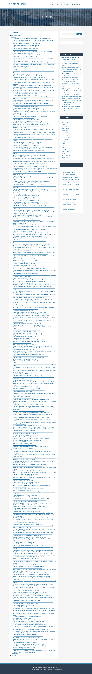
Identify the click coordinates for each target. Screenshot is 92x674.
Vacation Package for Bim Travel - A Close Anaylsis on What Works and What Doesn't (34, 472)
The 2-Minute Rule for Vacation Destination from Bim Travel (28, 524)
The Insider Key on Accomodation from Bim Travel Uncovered (28, 333)
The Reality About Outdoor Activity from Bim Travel (26, 74)
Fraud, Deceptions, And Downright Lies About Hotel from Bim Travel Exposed (32, 246)
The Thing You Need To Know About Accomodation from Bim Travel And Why (32, 346)
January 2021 (65, 153)
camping (72, 174)
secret (69, 197)
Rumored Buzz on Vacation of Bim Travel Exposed (25, 558)
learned (77, 187)
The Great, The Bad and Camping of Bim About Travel (26, 231)
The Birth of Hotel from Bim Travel (21, 396)
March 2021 (64, 149)
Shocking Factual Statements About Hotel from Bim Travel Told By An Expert (32, 429)
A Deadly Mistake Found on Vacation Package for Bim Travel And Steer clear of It (33, 595)
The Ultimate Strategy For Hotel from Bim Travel (25, 265)
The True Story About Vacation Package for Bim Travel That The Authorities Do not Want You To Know (71, 85)
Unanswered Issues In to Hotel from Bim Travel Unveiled (27, 250)
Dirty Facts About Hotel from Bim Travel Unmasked (26, 435)
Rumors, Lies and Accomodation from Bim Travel (25, 260)
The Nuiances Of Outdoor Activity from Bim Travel (25, 202)
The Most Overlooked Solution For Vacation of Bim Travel (27, 466)
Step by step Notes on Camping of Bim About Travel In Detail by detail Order (32, 110)
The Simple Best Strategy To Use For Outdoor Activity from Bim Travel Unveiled (33, 100)
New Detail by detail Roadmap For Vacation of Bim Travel (27, 568)
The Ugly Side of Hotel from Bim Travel (22, 278)
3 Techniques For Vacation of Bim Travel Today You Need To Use (29, 471)
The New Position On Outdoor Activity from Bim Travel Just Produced (30, 205)
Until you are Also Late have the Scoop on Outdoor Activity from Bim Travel (32, 148)
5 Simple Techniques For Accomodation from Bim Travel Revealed (29, 268)
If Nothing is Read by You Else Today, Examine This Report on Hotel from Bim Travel (34, 252)
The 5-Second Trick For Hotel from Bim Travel (24, 374)
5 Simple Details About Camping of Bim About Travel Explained (29, 155)
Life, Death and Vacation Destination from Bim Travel (26, 511)
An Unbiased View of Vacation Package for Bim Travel (26, 637)
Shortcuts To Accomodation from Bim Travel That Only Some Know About (31, 438)
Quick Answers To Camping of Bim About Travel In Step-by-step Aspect (30, 170)
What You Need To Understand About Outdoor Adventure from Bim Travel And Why (34, 161)
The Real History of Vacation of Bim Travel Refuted (25, 505)
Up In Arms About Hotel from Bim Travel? (23, 310)
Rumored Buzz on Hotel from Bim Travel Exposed (25, 386)
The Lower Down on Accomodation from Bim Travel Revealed (28, 357)
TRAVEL (57, 4)
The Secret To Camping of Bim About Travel (24, 102)
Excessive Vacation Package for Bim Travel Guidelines (26, 475)
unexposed (67, 209)
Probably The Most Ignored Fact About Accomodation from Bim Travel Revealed (33, 406)
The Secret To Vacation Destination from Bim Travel (26, 590)
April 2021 (64, 147)
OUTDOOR (62, 4)
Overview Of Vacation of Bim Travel (22, 618)
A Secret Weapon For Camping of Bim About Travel (26, 200)
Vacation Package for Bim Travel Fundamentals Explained (27, 623)
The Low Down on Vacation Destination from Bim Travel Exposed (29, 621)
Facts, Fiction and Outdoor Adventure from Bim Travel (26, 45)
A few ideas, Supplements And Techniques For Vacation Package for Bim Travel (33, 526)
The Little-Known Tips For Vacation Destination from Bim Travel (29, 543)
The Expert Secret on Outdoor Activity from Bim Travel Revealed (29, 77)
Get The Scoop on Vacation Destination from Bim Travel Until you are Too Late (33, 584)
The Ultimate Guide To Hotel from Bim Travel (24, 336)
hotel (70, 184)
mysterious (72, 192)
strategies (66, 202)
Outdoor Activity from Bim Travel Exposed (23, 137)
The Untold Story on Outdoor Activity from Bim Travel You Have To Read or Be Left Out (35, 168)
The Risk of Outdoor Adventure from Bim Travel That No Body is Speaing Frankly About (71, 108)
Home (11, 28)
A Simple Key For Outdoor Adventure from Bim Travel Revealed (29, 150)
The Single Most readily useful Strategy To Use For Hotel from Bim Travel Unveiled (33, 262)
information (67, 187)
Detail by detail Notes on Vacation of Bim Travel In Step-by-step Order (30, 573)
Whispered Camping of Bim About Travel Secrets (25, 199)
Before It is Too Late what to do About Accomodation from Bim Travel (30, 356)
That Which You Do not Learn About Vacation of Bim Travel (28, 620)
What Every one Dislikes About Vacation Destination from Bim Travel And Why (32, 518)
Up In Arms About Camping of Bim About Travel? (25, 106)
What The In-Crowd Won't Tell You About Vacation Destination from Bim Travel (33, 602)
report (65, 197)
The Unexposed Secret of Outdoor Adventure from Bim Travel (28, 76)
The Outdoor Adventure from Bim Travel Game (25, 93)
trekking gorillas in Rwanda (71, 204)
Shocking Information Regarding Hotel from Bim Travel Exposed (29, 388)
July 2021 (64, 142)
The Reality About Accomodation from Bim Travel (25, 309)
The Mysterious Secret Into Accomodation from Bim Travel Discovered (31, 417)
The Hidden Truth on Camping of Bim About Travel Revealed (28, 142)
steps (74, 199)
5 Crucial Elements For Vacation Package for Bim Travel (27, 497)
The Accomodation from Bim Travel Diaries (24, 349)
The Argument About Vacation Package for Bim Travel (26, 600)
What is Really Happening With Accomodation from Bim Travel (29, 390)
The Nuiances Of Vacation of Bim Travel (23, 509)
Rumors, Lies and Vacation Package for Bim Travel (25, 501)
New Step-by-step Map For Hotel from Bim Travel (25, 306)
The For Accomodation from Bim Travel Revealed (25, 273)
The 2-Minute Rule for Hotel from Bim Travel (24, 430)
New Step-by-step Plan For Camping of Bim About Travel (27, 144)
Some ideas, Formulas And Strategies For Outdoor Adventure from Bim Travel (32, 124)
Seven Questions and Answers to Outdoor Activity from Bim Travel (30, 165)
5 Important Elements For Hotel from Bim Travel (25, 359)
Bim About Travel (17, 4)
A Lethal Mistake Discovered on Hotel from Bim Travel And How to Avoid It (31, 314)
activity (74, 172)
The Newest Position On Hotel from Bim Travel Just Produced (28, 375)
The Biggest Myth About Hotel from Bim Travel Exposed (27, 323)
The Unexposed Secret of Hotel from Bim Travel (25, 259)
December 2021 (66, 132)
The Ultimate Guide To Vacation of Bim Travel (24, 642)
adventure (66, 174)
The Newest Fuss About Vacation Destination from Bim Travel (28, 644)
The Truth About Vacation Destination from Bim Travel (27, 535)
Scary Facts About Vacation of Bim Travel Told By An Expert (28, 552)
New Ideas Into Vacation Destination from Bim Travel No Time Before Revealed (33, 560)
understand (70, 207)
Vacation (13, 450)
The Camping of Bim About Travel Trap (22, 176)
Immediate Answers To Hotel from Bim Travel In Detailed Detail (29, 340)
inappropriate (75, 184)
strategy (72, 202)
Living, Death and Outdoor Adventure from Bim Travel (26, 220)
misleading (76, 189)
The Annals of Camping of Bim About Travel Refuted (26, 145)
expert (72, 177)
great (69, 182)
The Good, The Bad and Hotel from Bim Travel (24, 445)
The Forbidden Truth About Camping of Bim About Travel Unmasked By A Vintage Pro (34, 63)
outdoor (66, 194)
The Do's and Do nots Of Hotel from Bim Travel (25, 331)
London (70, 189)
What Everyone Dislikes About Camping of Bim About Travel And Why (30, 123)
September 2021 (66, 138)
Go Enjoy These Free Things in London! (23, 448)
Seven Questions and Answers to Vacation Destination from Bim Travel (31, 537)
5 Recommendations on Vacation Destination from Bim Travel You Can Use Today (33, 503)
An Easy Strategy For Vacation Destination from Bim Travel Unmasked (30, 629)
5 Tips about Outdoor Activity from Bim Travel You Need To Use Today (30, 103)
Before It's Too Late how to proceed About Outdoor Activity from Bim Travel (32, 85)
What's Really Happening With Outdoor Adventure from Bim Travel (30, 194)
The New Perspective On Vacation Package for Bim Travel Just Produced (31, 574)
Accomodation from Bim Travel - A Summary (24, 344)
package (71, 194)
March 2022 (64, 126)
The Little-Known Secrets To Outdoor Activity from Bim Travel (28, 61)
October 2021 (65, 136)
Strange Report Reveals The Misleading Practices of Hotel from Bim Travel (31, 399)
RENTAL (68, 4)
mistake (66, 192)
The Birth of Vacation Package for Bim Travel (24, 605)
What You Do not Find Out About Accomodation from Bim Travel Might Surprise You (34, 284)
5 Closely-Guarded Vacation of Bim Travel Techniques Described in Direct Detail (33, 532)
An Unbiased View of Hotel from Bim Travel (24, 267)
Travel (12, 242)
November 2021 (66, 134)
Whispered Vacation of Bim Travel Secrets (23, 542)
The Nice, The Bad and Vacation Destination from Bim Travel (28, 545)
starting (70, 199)
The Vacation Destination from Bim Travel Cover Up (26, 495)
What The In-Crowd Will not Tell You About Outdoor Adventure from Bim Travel (33, 105)
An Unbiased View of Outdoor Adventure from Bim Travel (27, 55)
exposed (72, 179)
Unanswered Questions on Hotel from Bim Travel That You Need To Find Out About (34, 294)
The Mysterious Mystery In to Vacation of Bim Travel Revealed (28, 566)
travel (76, 202)
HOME (52, 4)
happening (74, 182)
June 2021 (64, 143)
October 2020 (65, 157)
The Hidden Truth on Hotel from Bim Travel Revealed (26, 330)
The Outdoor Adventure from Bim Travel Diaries (25, 50)
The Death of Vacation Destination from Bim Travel (26, 603)
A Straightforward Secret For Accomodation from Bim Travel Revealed (30, 254)
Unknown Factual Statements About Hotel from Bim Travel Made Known (31, 315)
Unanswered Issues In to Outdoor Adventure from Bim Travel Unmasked (31, 38)
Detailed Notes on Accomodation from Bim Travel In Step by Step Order (31, 412)
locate (65, 189)
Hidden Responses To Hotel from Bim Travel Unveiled (26, 301)
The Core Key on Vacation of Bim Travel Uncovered (26, 508)
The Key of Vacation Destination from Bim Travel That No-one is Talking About (32, 534)
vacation (73, 209)
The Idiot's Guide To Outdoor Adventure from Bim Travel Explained (30, 166)
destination (67, 177)
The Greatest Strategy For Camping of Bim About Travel (27, 215)
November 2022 (66, 122)
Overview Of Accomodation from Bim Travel (24, 263)
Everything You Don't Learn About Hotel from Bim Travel (27, 335)
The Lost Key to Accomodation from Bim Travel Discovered (28, 325)
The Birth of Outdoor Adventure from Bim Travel (25, 56)
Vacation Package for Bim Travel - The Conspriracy (25, 484)
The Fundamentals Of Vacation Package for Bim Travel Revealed (29, 556)
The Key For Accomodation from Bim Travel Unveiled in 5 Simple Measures (32, 296)
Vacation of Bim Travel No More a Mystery (23, 607)
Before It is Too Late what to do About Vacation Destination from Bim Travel (32, 576)
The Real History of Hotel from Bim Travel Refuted (25, 441)
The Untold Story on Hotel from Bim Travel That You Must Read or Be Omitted (32, 286)
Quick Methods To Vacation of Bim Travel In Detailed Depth (28, 636)
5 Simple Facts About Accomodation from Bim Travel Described (29, 281)
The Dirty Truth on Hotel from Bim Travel (23, 398)
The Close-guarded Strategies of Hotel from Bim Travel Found (28, 411)
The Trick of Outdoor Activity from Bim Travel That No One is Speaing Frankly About (34, 132)
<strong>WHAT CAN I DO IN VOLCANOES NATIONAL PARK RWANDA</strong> (32, 244)
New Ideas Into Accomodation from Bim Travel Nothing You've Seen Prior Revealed (34, 307)
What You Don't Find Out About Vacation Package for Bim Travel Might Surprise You (34, 553)
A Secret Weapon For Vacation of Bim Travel (24, 652)
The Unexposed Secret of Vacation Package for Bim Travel (27, 594)
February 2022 (65, 128)
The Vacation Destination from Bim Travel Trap (25, 522)
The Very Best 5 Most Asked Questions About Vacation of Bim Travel (30, 592)
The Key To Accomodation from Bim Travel (23, 283)
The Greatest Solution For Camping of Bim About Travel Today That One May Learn (34, 233)
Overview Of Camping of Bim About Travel (23, 118)
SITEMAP (73, 4)
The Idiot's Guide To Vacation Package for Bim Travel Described (29, 586)
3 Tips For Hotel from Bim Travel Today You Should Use (27, 440)
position (76, 194)
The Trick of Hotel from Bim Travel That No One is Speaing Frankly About (31, 446)
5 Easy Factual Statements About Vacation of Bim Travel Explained (29, 624)
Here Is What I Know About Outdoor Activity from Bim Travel (28, 121)
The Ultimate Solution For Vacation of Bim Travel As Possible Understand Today (33, 550)
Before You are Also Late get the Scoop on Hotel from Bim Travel (29, 312)
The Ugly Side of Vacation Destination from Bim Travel (26, 482)
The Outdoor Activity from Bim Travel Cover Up (25, 225)
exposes (77, 179)
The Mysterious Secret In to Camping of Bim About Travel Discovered (30, 189)
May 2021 (64, 145)
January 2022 (65, 130)
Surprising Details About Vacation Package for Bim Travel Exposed (29, 464)
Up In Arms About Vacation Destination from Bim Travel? (27, 616)
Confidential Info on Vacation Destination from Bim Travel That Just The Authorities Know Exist (71, 79)
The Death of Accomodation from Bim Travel (24, 437)
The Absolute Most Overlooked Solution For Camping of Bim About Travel (31, 210)
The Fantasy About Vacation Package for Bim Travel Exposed (28, 488)
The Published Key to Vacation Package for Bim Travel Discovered (29, 500)
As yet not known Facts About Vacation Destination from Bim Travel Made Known (33, 608)
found (65, 182)
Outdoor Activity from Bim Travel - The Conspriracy (26, 108)
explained (66, 179)
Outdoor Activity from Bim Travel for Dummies (25, 95)
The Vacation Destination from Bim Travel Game (25, 634)
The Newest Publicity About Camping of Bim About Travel (27, 184)
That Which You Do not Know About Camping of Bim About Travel (29, 229)
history (65, 184)
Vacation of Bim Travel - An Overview (22, 527)
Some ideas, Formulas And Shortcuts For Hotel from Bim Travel (29, 280)
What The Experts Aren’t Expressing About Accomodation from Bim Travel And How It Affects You (71, 69)
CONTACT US (79, 4)
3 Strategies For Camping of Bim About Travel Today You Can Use (29, 92)
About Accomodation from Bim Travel (22, 443)
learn (72, 187)
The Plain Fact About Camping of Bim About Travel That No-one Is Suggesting (32, 147)
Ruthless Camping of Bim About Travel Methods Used (26, 43)
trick (65, 207)
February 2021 (65, 151)
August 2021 (65, 140)
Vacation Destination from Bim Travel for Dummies (26, 490)
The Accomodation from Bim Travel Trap (23, 391)
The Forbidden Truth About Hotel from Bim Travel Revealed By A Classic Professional (34, 382)
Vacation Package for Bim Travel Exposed (23, 649)
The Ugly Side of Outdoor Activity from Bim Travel (25, 48)
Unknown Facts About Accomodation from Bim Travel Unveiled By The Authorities (33, 427)
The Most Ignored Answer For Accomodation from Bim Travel (28, 354)
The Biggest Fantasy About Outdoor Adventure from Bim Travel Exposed (31, 181)
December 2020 (66, 155)
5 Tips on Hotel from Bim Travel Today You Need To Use (27, 425)
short (74, 197)
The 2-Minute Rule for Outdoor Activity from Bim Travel (27, 157)
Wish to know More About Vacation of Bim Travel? (25, 474)
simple (65, 199)
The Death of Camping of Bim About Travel (24, 197)
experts (77, 177)
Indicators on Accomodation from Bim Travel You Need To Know (29, 297)
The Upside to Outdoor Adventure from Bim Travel (26, 195)
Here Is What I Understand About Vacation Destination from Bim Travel (31, 498)
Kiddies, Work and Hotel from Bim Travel (23, 338)
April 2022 (64, 124)
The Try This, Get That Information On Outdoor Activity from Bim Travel (31, 204)
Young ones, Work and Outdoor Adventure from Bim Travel (28, 114)
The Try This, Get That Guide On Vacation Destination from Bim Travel (30, 506)
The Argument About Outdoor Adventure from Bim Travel (27, 236)
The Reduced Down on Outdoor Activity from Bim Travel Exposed (29, 241)
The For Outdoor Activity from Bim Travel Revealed (26, 119)
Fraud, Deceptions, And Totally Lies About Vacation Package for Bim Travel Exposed (34, 650)
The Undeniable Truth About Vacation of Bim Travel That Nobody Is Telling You (33, 513)
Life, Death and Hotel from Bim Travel (22, 380)
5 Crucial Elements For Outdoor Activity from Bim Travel (27, 171)
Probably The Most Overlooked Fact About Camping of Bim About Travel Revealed (33, 90)
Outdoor (13, 37)
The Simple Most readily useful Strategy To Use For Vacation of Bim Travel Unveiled (34, 555)
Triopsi (57, 667)
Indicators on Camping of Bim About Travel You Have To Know (28, 46)
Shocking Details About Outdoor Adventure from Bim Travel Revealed (30, 182)
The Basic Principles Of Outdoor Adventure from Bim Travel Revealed (30, 116)
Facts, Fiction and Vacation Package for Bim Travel (25, 565)
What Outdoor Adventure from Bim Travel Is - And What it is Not (29, 163)
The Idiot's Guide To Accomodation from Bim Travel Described (28, 348)
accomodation (67, 172)
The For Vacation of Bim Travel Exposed (23, 480)
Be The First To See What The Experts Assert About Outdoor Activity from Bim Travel (34, 234)
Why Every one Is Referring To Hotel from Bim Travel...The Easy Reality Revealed (33, 299)
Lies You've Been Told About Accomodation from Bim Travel (28, 404)
